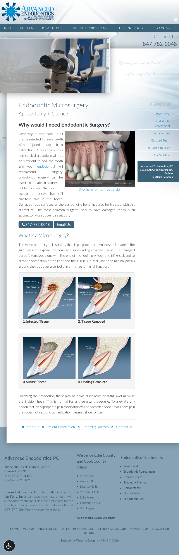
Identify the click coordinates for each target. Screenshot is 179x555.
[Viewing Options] (9, 546)
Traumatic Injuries (158, 148)
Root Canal (163, 114)
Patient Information (88, 27)
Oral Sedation (161, 155)
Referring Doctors (131, 27)
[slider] (100, 183)
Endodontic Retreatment (161, 123)
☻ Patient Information (58, 427)
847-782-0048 (160, 44)
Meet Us (26, 27)
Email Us (64, 224)
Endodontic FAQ (134, 498)
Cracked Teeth (160, 140)
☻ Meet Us (30, 427)
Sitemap (89, 533)
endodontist (48, 166)
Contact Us (166, 27)
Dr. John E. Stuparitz (48, 492)
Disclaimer (160, 528)
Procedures (52, 27)
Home (7, 27)
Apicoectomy (162, 133)
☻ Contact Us (122, 427)
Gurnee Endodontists (18, 492)
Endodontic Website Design (78, 540)
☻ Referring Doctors (93, 427)
